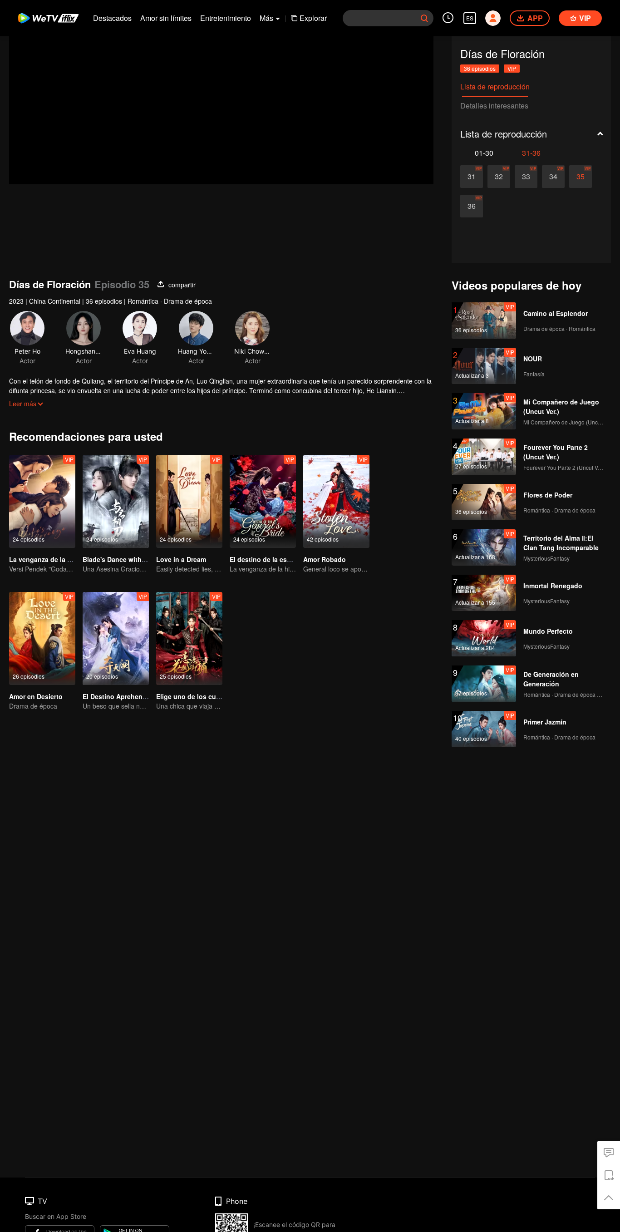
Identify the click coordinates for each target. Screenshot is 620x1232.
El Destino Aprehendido (120, 696)
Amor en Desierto (36, 696)
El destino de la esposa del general (284, 559)
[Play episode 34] (553, 176)
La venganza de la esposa (49, 559)
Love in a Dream (181, 559)
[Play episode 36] (471, 206)
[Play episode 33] (526, 176)
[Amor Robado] (336, 501)
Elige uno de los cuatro (192, 696)
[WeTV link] (48, 18)
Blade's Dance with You (119, 559)
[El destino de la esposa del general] (263, 501)
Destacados (112, 18)
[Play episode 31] (471, 176)
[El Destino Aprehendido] (116, 638)
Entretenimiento (225, 18)
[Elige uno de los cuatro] (189, 638)
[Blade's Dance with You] (116, 501)
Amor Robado (324, 559)
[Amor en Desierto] (42, 638)
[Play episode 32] (498, 176)
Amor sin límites (166, 18)
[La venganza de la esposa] (42, 501)
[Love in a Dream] (189, 501)
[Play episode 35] (580, 176)
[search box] (424, 18)
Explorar (313, 18)
